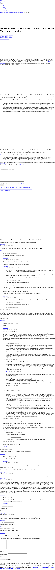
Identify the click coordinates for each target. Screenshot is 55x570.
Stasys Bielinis (3, 154)
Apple (1, 190)
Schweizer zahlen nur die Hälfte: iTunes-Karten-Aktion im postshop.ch (16, 189)
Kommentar (3, 549)
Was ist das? (3, 163)
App (4, 7)
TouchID (8, 190)
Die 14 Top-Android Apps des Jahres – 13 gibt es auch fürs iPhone (15, 187)
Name (2, 551)
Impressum (35, 567)
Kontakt (5, 5)
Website (2, 556)
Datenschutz (45, 567)
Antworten (2, 244)
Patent (4, 190)
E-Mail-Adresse (4, 554)
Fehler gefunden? (23, 164)
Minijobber (8, 371)
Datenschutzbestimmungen (24, 183)
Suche (4, 8)
